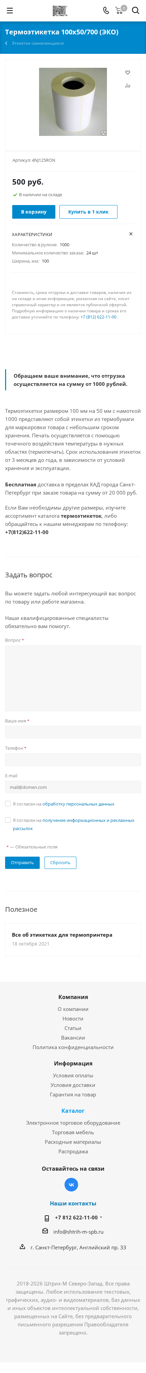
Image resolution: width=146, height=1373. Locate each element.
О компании (73, 1008)
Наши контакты (73, 1203)
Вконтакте (71, 1184)
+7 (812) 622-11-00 (98, 317)
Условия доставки (73, 1084)
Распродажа (73, 1151)
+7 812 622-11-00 (76, 1217)
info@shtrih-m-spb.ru (78, 1231)
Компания (73, 997)
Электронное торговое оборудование (73, 1122)
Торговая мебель (73, 1132)
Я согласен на (63, 804)
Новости (73, 1018)
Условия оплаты (73, 1075)
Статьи (73, 1028)
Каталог (73, 1110)
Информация (73, 1063)
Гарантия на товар (73, 1094)
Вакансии (73, 1037)
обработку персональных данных (78, 804)
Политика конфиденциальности (73, 1047)
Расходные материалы (73, 1141)
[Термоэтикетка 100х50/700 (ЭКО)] (73, 102)
